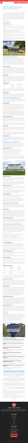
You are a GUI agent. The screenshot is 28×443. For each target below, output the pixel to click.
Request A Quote (23, 2)
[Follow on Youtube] (17, 434)
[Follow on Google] (14, 434)
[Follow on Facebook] (11, 434)
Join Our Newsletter (14, 436)
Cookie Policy (22, 441)
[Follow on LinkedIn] (12, 434)
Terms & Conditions (17, 441)
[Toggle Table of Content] (10, 21)
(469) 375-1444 (17, 2)
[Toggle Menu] (26, 2)
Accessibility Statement (11, 441)
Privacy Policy (5, 441)
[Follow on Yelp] (15, 434)
